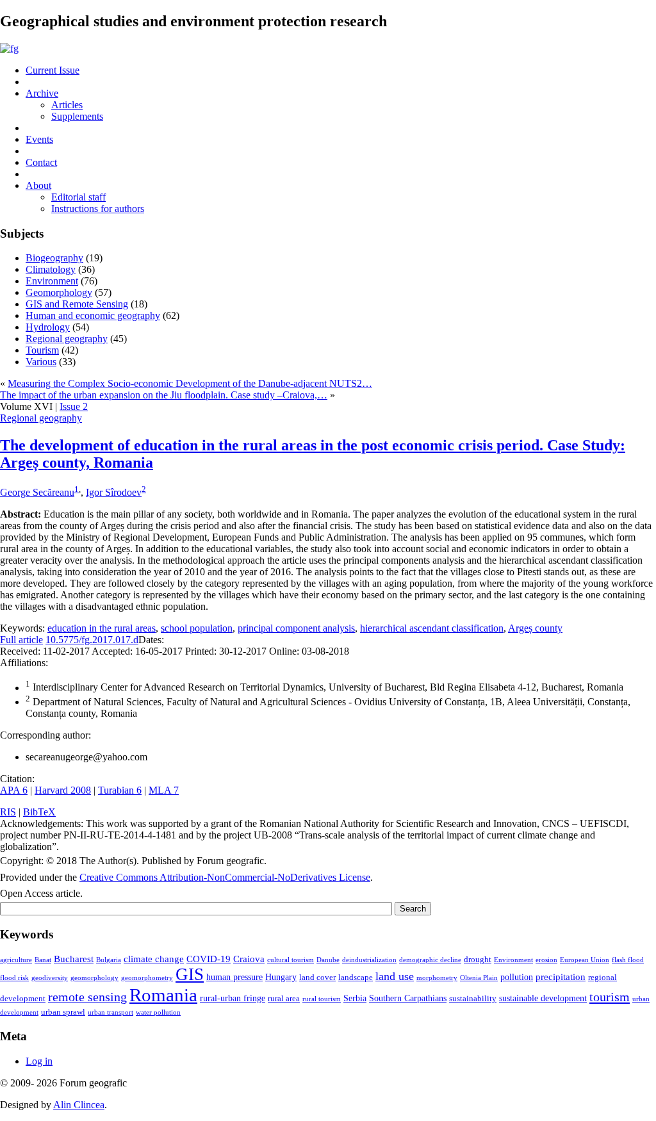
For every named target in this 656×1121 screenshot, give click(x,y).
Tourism (42, 350)
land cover (317, 977)
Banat (43, 959)
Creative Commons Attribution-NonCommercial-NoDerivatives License (224, 877)
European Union (584, 959)
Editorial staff (78, 197)
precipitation (561, 976)
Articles (67, 104)
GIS (190, 974)
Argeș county (535, 628)
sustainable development (543, 998)
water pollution (158, 1012)
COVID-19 (208, 958)
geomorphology (94, 977)
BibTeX (39, 811)
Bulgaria (108, 959)
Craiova (249, 958)
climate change (154, 958)
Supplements (77, 116)
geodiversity (49, 977)
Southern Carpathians (408, 998)
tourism (609, 997)
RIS (8, 811)
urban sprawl (63, 1012)
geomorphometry (147, 977)
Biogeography (54, 257)
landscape (355, 977)
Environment (52, 280)
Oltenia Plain (479, 977)
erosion (546, 959)
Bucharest (74, 958)
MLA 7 (164, 790)
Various (41, 361)
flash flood (628, 959)
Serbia (354, 998)
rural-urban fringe (232, 998)
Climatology (51, 269)
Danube (328, 959)
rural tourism (321, 998)
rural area (284, 998)
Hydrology (48, 327)
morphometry (436, 977)
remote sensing (87, 997)
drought (477, 959)
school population (197, 628)
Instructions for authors (97, 208)
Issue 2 (74, 406)
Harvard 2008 (63, 790)
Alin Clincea (78, 1104)
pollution (516, 977)
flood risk (14, 977)
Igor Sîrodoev (114, 492)
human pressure (234, 977)
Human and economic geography (93, 315)
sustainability (472, 998)
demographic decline (430, 959)
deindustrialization (369, 959)
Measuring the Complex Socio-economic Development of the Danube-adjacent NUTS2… (190, 383)
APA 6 (14, 790)
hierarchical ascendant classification (432, 628)
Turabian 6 (120, 790)
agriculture (16, 959)
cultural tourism (290, 959)
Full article (21, 639)
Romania (163, 995)
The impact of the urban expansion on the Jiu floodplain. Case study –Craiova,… (163, 394)
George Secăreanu (37, 492)
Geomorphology (59, 292)
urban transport (110, 1012)
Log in (39, 1061)
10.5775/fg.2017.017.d (91, 639)
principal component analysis (296, 628)
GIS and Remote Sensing (77, 304)
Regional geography (67, 338)
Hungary (281, 977)
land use (394, 976)
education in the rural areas (101, 628)
